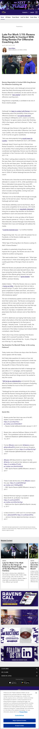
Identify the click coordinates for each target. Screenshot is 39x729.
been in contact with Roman (20, 111)
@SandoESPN (12, 515)
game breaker (25, 276)
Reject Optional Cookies (19, 720)
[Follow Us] (19, 653)
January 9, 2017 (31, 426)
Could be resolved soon (10, 230)
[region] (19, 709)
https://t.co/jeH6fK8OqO (18, 483)
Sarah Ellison (12, 48)
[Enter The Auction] (19, 635)
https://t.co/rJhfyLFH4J (11, 422)
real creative (16, 95)
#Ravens (11, 445)
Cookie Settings (19, 715)
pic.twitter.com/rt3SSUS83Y (13, 424)
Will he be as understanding (12, 381)
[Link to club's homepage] (3, 11)
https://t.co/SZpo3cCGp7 (28, 449)
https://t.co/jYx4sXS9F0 (12, 500)
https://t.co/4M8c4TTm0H (12, 464)
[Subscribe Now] (19, 598)
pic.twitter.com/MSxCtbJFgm (13, 502)
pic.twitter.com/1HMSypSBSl (13, 485)
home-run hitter (8, 286)
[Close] (36, 693)
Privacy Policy (23, 712)
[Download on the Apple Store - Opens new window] (13, 682)
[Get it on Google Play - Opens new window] (25, 683)
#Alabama (26, 445)
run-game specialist (24, 115)
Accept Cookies (19, 725)
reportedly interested (26, 209)
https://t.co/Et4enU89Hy (25, 515)
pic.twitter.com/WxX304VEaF (13, 466)
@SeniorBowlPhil (9, 447)
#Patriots (7, 462)
